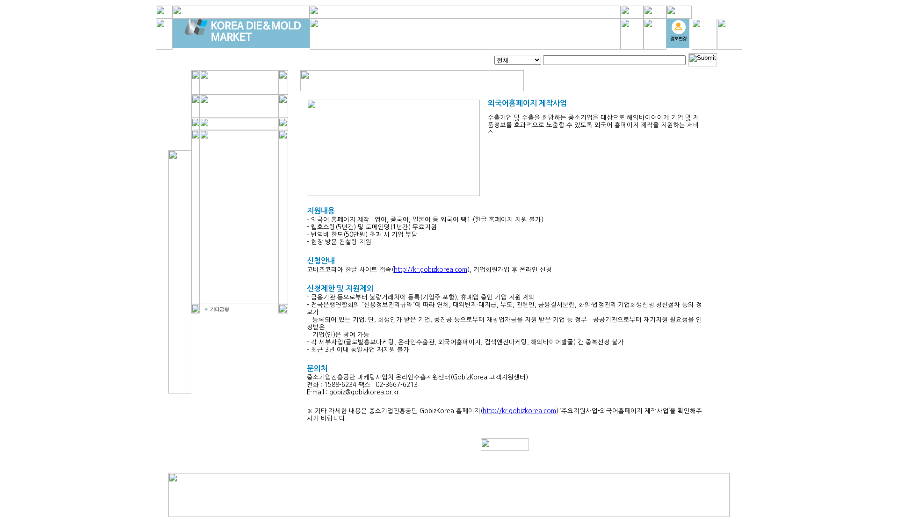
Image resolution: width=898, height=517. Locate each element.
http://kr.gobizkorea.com (430, 270)
